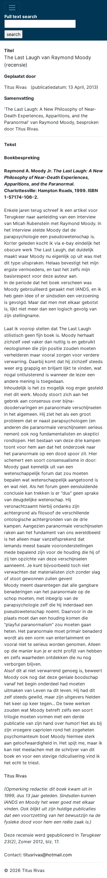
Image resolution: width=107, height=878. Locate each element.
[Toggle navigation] (12, 7)
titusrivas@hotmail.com (47, 854)
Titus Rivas (15, 776)
